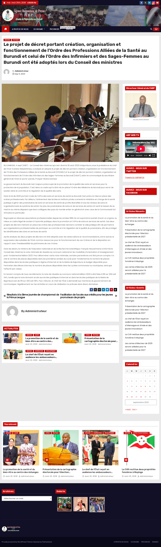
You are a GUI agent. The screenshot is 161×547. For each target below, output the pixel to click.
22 (145, 392)
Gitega (88, 335)
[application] (141, 149)
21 (141, 392)
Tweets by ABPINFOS (134, 177)
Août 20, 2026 (31, 344)
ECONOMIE (38, 29)
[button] (151, 29)
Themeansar (47, 542)
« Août (128, 409)
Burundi (7, 40)
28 (141, 397)
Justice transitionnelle (140, 433)
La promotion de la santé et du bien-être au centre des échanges (41, 341)
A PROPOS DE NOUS (20, 29)
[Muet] (150, 155)
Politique (16, 40)
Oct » (134, 409)
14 (141, 386)
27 (136, 397)
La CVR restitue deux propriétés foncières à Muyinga (138, 471)
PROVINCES (57, 28)
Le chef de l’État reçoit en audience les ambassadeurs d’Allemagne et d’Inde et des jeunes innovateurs (96, 473)
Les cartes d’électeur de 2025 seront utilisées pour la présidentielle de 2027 (138, 270)
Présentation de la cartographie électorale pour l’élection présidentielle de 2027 (140, 233)
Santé (37, 335)
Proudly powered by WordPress (14, 542)
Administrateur (22, 71)
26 (132, 397)
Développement (51, 351)
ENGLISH (69, 29)
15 (145, 386)
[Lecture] (128, 155)
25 (127, 397)
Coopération (39, 351)
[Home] (5, 29)
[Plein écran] (154, 155)
